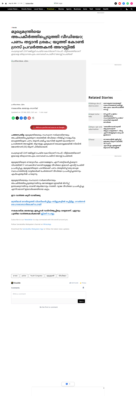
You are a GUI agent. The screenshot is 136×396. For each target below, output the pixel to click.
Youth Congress (36, 276)
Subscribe (29, 4)
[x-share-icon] (17, 119)
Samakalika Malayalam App (33, 229)
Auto (85, 9)
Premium (50, 9)
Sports (68, 9)
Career (98, 9)
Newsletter (28, 220)
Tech (91, 9)
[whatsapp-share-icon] (13, 119)
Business (77, 9)
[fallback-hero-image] (96, 106)
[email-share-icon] (29, 119)
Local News (38, 9)
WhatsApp (47, 224)
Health (105, 9)
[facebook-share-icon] (21, 119)
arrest (15, 276)
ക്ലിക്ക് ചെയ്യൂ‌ (47, 214)
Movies (61, 9)
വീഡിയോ (62, 276)
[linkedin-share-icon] (25, 119)
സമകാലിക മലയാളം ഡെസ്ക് (24, 108)
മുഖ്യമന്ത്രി (50, 276)
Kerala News (27, 9)
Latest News (13, 9)
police (24, 276)
